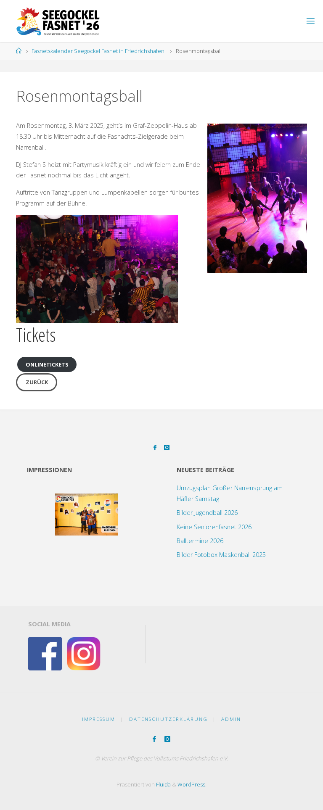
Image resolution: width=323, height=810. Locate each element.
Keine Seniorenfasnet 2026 (214, 527)
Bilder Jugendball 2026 (207, 513)
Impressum (98, 719)
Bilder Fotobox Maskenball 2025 (221, 555)
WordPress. (192, 784)
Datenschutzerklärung (168, 719)
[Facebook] (155, 447)
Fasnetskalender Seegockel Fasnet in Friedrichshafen (98, 51)
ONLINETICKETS (47, 364)
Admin (231, 719)
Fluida (163, 784)
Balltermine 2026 (200, 541)
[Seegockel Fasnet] (55, 21)
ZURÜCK (37, 382)
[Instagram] (166, 447)
